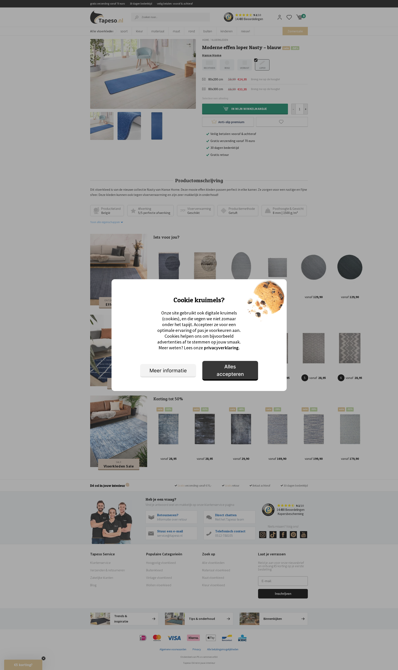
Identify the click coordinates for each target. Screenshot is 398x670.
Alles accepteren (230, 370)
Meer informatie (168, 371)
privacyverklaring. (222, 348)
